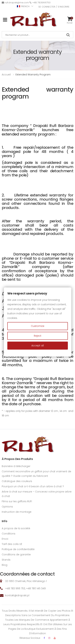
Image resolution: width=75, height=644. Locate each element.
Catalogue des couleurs (17, 481)
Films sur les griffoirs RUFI (17, 501)
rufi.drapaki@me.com (17, 2)
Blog (4, 565)
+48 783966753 (41, 2)
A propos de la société (16, 528)
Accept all (37, 345)
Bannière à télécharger (16, 466)
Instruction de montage (16, 512)
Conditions (8, 533)
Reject (37, 335)
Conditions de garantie (16, 554)
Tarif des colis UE (12, 544)
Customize (37, 326)
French (25, 6)
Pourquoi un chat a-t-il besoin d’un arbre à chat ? (33, 486)
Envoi (5, 539)
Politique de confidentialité (18, 549)
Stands (6, 559)
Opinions (7, 506)
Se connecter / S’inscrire (53, 6)
